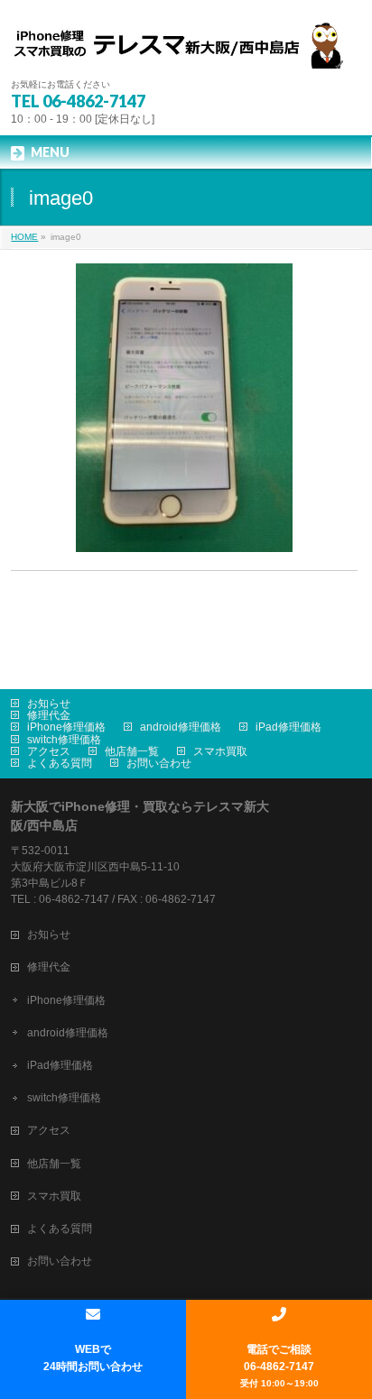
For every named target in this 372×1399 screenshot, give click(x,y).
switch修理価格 (64, 739)
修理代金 (48, 715)
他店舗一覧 (132, 751)
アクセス (48, 751)
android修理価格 (180, 727)
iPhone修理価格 (66, 727)
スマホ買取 (220, 751)
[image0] (183, 407)
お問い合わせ (158, 763)
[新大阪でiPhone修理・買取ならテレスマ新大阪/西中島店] (185, 48)
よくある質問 (59, 763)
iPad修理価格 (288, 727)
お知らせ (48, 703)
